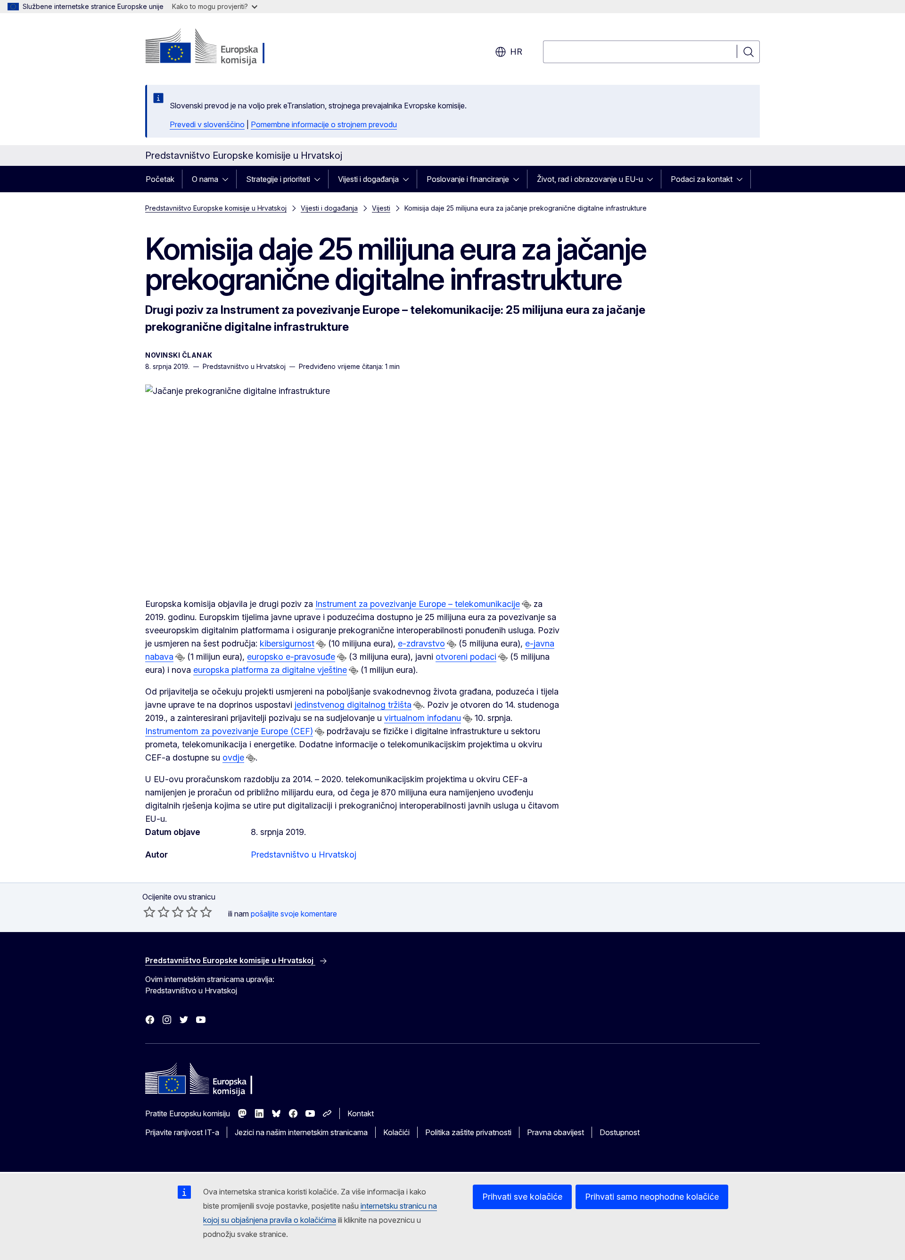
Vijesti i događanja (368, 179)
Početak (160, 179)
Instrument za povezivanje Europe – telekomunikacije (417, 604)
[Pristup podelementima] (228, 179)
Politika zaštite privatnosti (468, 1132)
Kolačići (396, 1132)
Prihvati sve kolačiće (522, 1197)
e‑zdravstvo (421, 643)
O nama (205, 179)
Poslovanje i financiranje (468, 179)
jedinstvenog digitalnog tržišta (353, 705)
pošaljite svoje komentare (294, 913)
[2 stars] (156, 912)
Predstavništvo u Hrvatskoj (303, 854)
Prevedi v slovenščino (207, 124)
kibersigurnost (287, 643)
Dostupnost (620, 1132)
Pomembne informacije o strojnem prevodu (324, 124)
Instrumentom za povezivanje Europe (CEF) (229, 731)
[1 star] (149, 912)
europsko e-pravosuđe (291, 657)
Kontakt (360, 1113)
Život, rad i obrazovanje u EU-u (590, 179)
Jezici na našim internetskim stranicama (301, 1132)
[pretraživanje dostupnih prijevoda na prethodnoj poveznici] (526, 604)
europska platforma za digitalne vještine (270, 670)
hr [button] (516, 52)
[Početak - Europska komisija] (221, 47)
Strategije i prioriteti (278, 179)
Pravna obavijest (555, 1132)
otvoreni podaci (466, 657)
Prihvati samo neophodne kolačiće (652, 1197)
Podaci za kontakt (701, 179)
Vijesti (381, 208)
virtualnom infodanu (422, 718)
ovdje (233, 757)
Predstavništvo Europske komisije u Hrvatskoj (216, 208)
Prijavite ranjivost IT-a (182, 1132)
